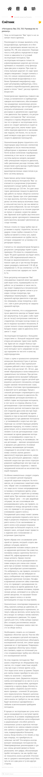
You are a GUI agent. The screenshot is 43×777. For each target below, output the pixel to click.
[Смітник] (33, 8)
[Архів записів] (17, 9)
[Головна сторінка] (9, 9)
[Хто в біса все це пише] (25, 9)
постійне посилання (7, 767)
